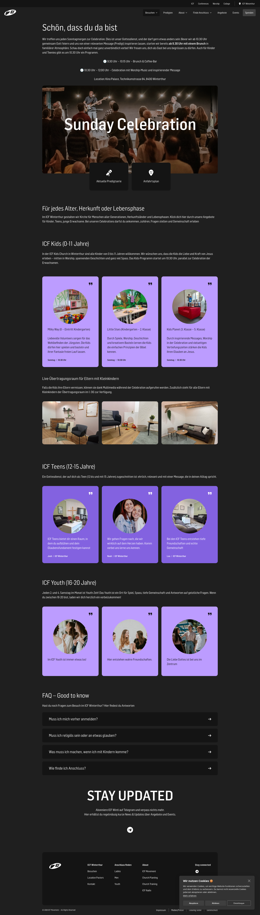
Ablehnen (215, 903)
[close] (249, 881)
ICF (192, 3)
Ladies (118, 871)
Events (236, 12)
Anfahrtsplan (151, 181)
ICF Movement (149, 871)
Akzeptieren (193, 903)
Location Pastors (95, 877)
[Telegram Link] (130, 830)
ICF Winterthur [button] (248, 3)
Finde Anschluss (201, 12)
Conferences (203, 3)
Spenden (249, 12)
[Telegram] (197, 871)
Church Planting (150, 877)
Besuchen (150, 12)
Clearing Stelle (195, 910)
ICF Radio (146, 890)
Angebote (222, 12)
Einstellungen (239, 903)
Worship (216, 3)
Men (116, 877)
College (227, 3)
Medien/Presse (177, 910)
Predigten (168, 12)
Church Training (149, 884)
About (181, 12)
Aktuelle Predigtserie (108, 181)
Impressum (161, 910)
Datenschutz (212, 910)
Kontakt (91, 884)
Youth (117, 884)
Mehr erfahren (189, 895)
